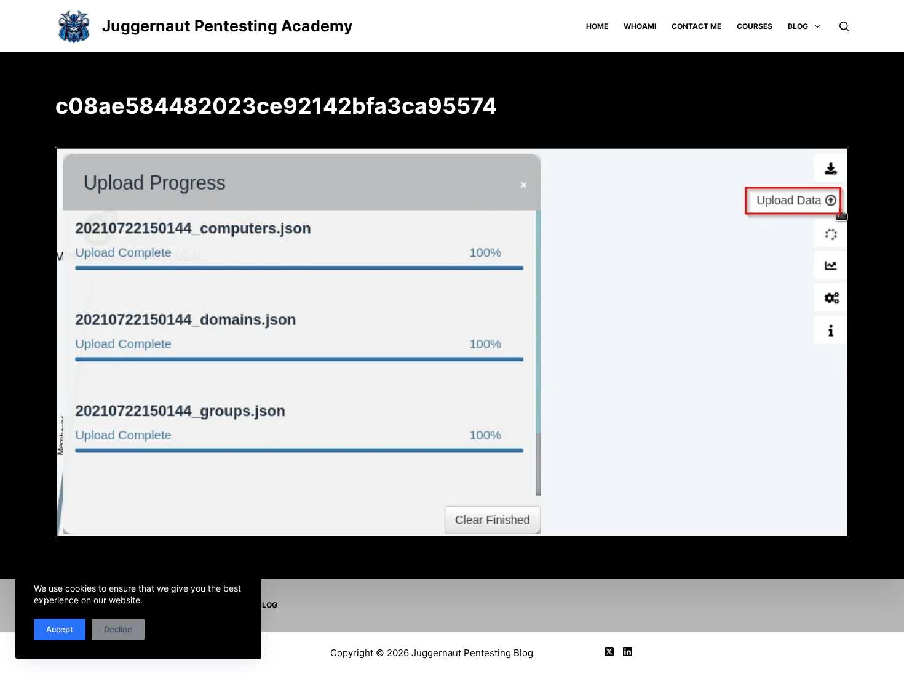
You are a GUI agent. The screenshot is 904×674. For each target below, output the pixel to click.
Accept (59, 629)
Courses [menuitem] (754, 26)
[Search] (844, 26)
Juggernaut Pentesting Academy (227, 26)
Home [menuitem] (597, 26)
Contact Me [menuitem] (696, 26)
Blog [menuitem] (798, 26)
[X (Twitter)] (609, 651)
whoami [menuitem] (640, 26)
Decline (118, 629)
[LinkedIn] (627, 651)
